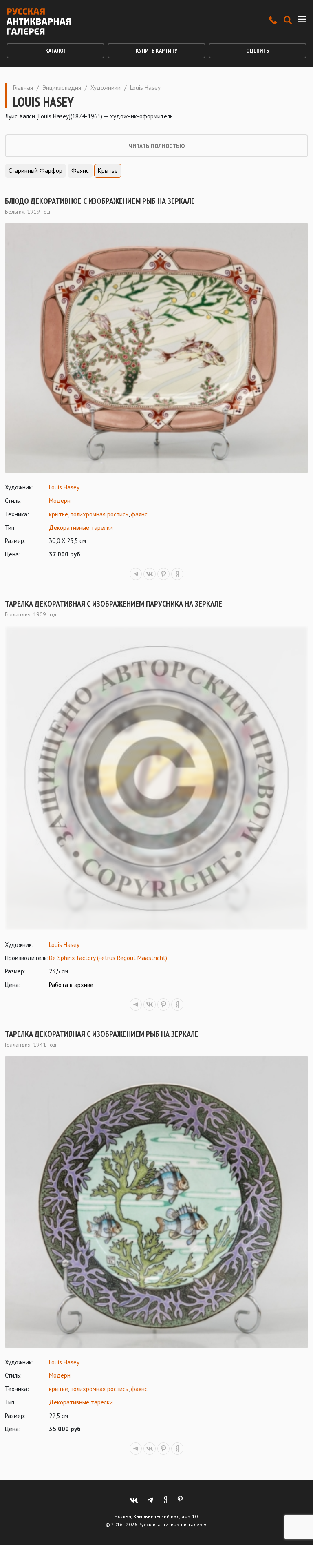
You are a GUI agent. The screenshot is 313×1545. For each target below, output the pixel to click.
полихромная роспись (99, 514)
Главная (23, 88)
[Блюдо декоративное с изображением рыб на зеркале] (156, 348)
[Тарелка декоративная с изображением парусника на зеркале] (156, 778)
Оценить (257, 50)
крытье (58, 514)
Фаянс (80, 170)
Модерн (60, 501)
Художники (105, 88)
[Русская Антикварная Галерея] (39, 21)
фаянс (139, 514)
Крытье (108, 170)
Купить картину (156, 50)
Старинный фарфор (35, 170)
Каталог (55, 50)
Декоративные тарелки (81, 527)
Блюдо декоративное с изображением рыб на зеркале (100, 201)
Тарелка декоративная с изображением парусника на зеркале (113, 603)
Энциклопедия (61, 88)
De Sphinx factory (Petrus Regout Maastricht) (108, 958)
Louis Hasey (64, 487)
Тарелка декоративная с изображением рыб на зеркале (101, 1034)
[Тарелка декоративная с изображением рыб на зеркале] (156, 1201)
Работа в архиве (71, 985)
